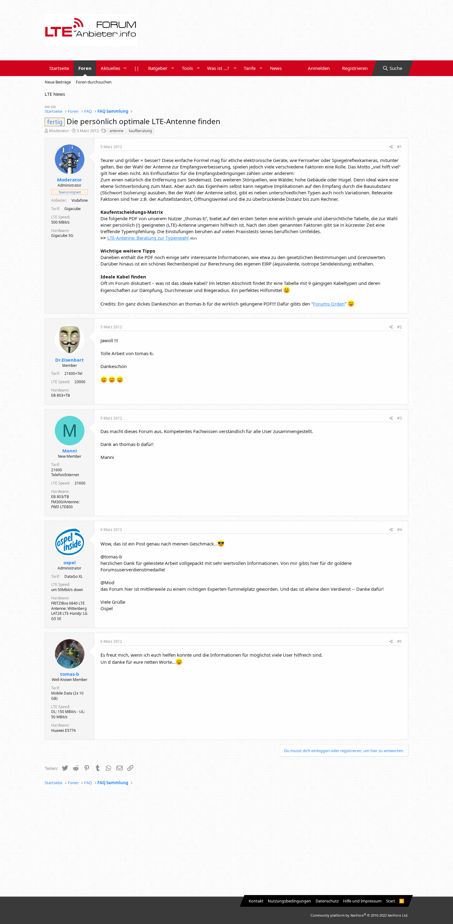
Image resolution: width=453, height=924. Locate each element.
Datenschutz (327, 901)
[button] (125, 68)
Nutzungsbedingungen (289, 901)
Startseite (59, 68)
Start (390, 901)
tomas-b (69, 674)
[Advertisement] (226, 841)
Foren (85, 68)
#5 (399, 641)
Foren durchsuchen (94, 82)
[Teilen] (391, 147)
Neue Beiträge (58, 82)
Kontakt (256, 901)
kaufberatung (140, 130)
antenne (116, 130)
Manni (69, 451)
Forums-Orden (329, 304)
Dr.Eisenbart (69, 360)
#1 (399, 146)
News (276, 68)
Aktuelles (110, 68)
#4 (399, 529)
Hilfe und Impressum (362, 901)
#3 (399, 418)
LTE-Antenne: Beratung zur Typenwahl (148, 238)
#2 (399, 327)
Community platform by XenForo (359, 915)
